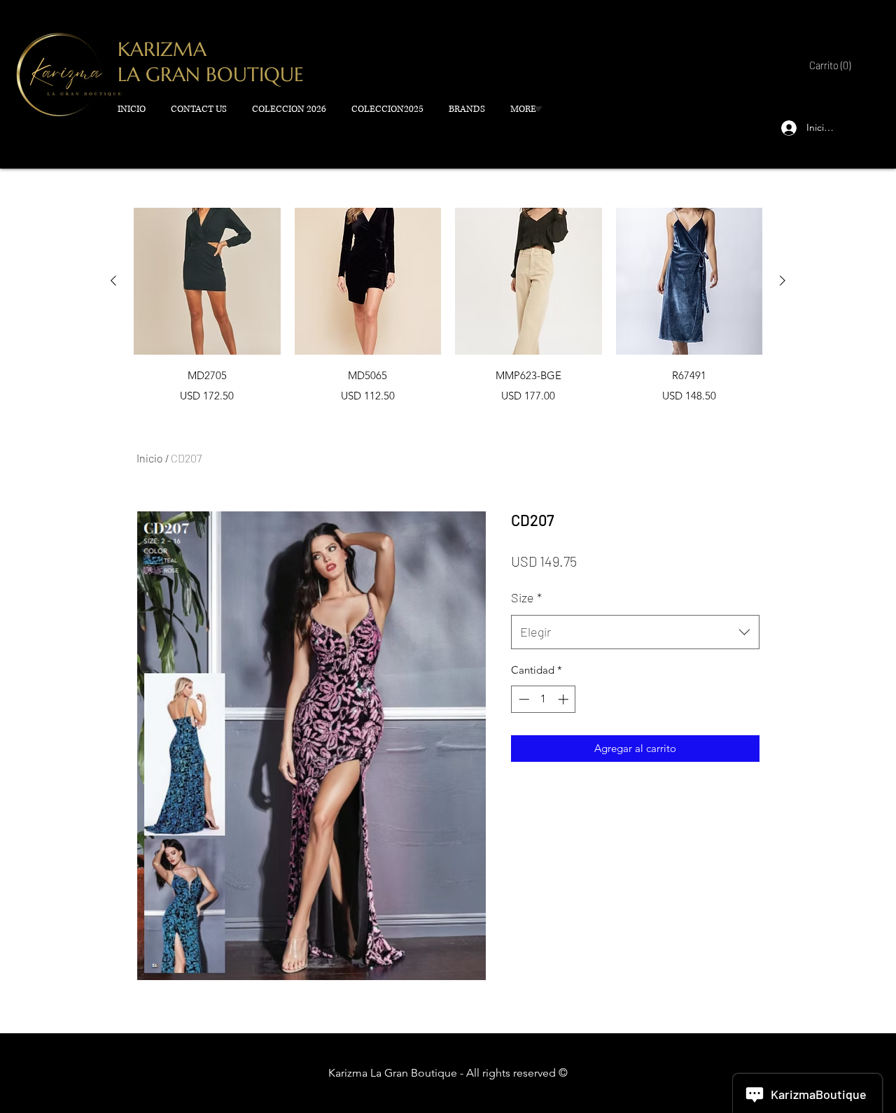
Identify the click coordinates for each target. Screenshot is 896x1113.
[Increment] (564, 699)
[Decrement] (522, 699)
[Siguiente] (782, 280)
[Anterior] (113, 280)
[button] (828, 66)
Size (526, 597)
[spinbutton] (543, 699)
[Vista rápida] (207, 281)
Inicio (149, 458)
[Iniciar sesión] (786, 128)
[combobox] (635, 632)
